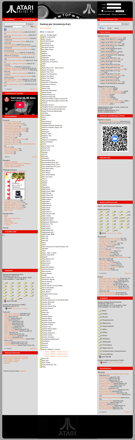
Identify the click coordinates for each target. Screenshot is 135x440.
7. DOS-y (103, 329)
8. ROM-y (103, 332)
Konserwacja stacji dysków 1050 (14, 130)
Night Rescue (47, 211)
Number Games (47, 324)
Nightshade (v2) (47, 232)
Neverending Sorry (48, 160)
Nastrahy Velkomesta (49, 90)
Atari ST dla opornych (11, 149)
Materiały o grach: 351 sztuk (13, 207)
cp (129, 211)
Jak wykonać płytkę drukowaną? (109, 397)
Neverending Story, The (50, 162)
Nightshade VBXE (48, 234)
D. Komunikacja (106, 345)
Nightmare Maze (47, 220)
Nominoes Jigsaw (48, 279)
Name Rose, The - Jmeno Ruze (53, 68)
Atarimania (7, 220)
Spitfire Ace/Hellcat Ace (11, 331)
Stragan (100, 277)
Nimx (44, 244)
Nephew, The (46, 135)
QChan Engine (9, 153)
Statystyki (6, 363)
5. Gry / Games (104, 94)
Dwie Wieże (8, 337)
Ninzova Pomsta (48, 269)
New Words (46, 172)
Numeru (45, 345)
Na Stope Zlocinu (48, 47)
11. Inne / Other (104, 104)
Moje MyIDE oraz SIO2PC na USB (110, 394)
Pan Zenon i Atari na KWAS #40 (14, 60)
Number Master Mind (49, 329)
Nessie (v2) (46, 150)
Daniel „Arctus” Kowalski (107, 248)
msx (123, 221)
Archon (6, 334)
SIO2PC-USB (103, 378)
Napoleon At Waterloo (49, 82)
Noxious (45, 296)
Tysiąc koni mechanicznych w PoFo (15, 35)
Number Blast (47, 318)
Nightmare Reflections (50, 222)
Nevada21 (45, 158)
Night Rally (46, 209)
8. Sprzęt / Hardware (105, 99)
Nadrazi (44, 53)
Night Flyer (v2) (47, 197)
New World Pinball (48, 174)
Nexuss (44, 181)
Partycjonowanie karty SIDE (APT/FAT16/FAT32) (19, 144)
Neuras (44, 154)
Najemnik (45, 57)
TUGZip (25, 308)
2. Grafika (103, 314)
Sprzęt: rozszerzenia (106, 284)
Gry (103, 28)
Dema (116, 28)
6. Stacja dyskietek (107, 326)
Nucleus (45, 310)
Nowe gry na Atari (104, 50)
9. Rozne (103, 335)
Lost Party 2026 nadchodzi (12, 57)
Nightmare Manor (48, 218)
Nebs (44, 119)
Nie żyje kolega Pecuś (11, 52)
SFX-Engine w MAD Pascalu (13, 123)
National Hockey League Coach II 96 (54, 98)
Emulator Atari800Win (11, 162)
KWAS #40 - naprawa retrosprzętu (15, 73)
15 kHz (101, 72)
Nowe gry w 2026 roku (11, 122)
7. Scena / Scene (104, 97)
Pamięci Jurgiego (9, 44)
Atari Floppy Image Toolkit (12, 79)
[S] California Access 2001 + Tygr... (110, 44)
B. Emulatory (105, 338)
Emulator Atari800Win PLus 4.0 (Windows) (17, 163)
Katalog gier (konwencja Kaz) (13, 274)
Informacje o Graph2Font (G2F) (109, 40)
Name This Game (48, 78)
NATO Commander (48, 37)
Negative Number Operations (52, 125)
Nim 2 (44, 242)
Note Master (46, 292)
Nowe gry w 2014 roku (11, 150)
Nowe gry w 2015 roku (11, 142)
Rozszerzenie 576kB (106, 401)
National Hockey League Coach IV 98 (55, 101)
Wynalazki (101, 372)
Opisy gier (6, 312)
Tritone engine (8, 152)
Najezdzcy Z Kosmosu (50, 61)
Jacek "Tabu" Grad (105, 262)
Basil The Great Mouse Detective (14, 339)
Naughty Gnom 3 (48, 105)
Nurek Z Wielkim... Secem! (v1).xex (56, 352)
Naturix (44, 103)
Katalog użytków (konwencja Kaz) (110, 302)
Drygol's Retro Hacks (11, 223)
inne (20, 298)
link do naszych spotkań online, (109, 121)
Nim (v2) (45, 238)
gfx (129, 215)
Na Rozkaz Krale (48, 45)
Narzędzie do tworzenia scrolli (13, 125)
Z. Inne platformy (106, 354)
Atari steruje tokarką (105, 408)
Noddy (44, 275)
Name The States (48, 76)
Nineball (45, 248)
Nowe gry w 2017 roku (11, 136)
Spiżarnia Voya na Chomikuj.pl (13, 209)
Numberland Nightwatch (50, 339)
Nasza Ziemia (46, 92)
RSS (32, 26)
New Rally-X (46, 170)
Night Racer (46, 207)
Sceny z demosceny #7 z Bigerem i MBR (17, 76)
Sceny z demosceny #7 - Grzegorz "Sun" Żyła (19, 54)
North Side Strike (48, 288)
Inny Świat (7, 342)
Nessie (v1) (46, 148)
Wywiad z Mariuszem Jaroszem (109, 238)
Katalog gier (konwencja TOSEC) (14, 304)
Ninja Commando (48, 255)
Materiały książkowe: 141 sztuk (14, 204)
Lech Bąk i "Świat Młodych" (108, 243)
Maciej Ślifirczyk (104, 265)
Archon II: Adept (9, 329)
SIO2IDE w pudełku (105, 407)
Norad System (47, 281)
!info (116, 218)
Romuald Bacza (104, 252)
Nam (43, 66)
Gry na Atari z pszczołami (107, 78)
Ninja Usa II (46, 261)
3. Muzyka (104, 317)
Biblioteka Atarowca (10, 170)
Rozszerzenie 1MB (105, 391)
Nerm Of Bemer (47, 142)
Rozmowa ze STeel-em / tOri (13, 32)
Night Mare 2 (46, 203)
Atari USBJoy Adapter (106, 281)
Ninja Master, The (48, 259)
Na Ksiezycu (46, 43)
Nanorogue (46, 80)
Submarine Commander (11, 315)
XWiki (6, 216)
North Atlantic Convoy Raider (52, 285)
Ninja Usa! (45, 265)
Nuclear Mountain (48, 302)
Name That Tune (48, 72)
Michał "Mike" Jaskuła (106, 244)
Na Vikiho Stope (47, 49)
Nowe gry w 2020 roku (11, 133)
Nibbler (44, 183)
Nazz (44, 117)
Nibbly (44, 185)
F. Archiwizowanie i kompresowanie (113, 351)
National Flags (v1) (48, 94)
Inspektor (7, 343)
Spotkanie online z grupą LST (13, 81)
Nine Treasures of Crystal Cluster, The (55, 246)
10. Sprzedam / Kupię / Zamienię (109, 102)
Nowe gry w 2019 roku (11, 134)
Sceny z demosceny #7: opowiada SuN (16, 46)
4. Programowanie (106, 320)
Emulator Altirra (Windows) (12, 166)
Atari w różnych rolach (106, 405)
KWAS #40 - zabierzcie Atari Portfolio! (16, 70)
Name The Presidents (49, 74)
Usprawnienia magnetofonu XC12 (15, 128)
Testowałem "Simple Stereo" (108, 389)
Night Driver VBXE (48, 191)
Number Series (47, 335)
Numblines (46, 341)
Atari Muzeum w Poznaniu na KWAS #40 (17, 49)
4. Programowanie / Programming (109, 93)
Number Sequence (48, 333)
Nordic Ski (45, 283)
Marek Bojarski (104, 268)
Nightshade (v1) (47, 230)
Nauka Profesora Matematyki (52, 111)
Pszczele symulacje (105, 47)
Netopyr (45, 152)
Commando (8, 321)
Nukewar (45, 314)
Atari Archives (8, 221)
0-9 (7, 283)
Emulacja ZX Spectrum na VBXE (14, 139)
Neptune (45, 137)
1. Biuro (103, 310)
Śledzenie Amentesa (105, 254)
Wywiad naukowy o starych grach (110, 59)
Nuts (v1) (45, 358)
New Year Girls (47, 177)
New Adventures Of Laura (51, 166)
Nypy (44, 367)
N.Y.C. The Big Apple (49, 35)
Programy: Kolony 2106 (106, 283)
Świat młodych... (104, 63)
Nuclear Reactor (47, 308)
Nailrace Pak (46, 55)
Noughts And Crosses (50, 294)
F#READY (102, 246)
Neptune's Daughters (49, 140)
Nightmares (46, 226)
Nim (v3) (45, 240)
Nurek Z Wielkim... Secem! (51, 349)
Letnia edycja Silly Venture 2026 (14, 41)
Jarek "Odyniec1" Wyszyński (108, 267)
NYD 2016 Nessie (48, 41)
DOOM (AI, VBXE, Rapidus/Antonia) (110, 75)
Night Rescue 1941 (48, 213)
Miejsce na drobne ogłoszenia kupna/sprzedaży (114, 289)
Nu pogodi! (46, 298)
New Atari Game (47, 168)
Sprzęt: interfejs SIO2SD (107, 294)
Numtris (45, 347)
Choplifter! (7, 318)
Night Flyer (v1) (47, 195)
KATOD (101, 249)
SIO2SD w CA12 (104, 382)
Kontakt (5, 228)
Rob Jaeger (103, 260)
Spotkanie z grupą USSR (12, 68)
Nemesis (45, 129)
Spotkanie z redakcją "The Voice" (14, 63)
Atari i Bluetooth (104, 377)
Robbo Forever (9, 326)
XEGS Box (102, 404)
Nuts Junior (46, 362)
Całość (9, 308)
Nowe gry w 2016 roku (11, 141)
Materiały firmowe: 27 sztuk (13, 205)
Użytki (109, 28)
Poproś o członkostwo (119, 14)
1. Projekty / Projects (105, 88)
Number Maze (47, 331)
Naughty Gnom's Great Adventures (54, 107)
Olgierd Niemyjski (104, 270)
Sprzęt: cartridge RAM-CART (108, 288)
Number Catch (47, 320)
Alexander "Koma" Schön (107, 263)
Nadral (44, 51)
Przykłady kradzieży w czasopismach (111, 69)
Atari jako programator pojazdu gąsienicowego (114, 374)
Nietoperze (46, 187)
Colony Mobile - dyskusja (11, 360)
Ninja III (44, 257)
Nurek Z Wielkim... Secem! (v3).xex (56, 356)
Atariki (6, 215)
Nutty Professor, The (49, 364)
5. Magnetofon (105, 323)
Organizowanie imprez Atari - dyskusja (15, 357)
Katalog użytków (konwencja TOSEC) (111, 360)
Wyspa (6, 332)
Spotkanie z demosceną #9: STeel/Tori (16, 38)
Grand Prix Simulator (11, 345)
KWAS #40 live (9, 67)
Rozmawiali (102, 237)
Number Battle (47, 316)
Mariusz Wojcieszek (105, 251)
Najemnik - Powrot (48, 59)
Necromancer (46, 121)
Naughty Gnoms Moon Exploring (53, 109)
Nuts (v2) (45, 360)
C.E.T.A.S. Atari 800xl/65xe (107, 53)
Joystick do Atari (104, 386)
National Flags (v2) (48, 96)
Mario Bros (7, 323)
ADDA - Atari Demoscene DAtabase (110, 206)
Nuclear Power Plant (49, 306)
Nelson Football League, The (52, 127)
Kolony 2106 (8, 328)
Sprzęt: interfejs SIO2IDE (107, 292)
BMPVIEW (7, 147)
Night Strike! (46, 216)
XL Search (7, 224)
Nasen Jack (46, 88)
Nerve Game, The (48, 146)
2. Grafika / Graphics (106, 90)
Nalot (44, 64)
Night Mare (46, 201)
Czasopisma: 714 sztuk (11, 201)
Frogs (6, 316)
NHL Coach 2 (46, 39)
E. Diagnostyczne (106, 348)
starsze (34, 157)
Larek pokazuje (9, 137)
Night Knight (46, 199)
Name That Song (48, 70)
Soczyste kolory (104, 402)
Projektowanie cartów (106, 385)
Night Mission (47, 205)
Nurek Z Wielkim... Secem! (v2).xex (56, 354)
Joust (6, 320)
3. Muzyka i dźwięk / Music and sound (111, 91)
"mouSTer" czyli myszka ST (108, 280)
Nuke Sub (45, 312)
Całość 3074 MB (11, 301)
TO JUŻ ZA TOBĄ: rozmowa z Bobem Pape (113, 257)
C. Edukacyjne (105, 342)
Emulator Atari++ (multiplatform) (14, 165)
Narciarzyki (46, 86)
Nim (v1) (45, 236)
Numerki (45, 343)
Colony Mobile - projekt (10, 361)
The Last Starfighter (10, 335)
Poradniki (6, 120)
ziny (116, 230)
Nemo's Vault (46, 133)
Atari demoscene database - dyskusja (15, 358)
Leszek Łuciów (104, 255)
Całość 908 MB (106, 357)
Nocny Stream (47, 273)
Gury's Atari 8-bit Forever (12, 218)
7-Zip (20, 308)
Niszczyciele (46, 271)
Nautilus (45, 113)
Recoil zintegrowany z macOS (14, 84)
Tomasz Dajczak (104, 241)
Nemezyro (45, 131)
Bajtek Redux (8, 210)
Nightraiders (46, 228)
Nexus (44, 179)
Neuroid (45, 156)
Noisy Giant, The (48, 277)
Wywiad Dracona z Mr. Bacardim (109, 240)
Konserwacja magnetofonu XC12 (14, 131)
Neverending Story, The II (51, 164)
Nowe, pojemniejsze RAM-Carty (109, 278)
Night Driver (46, 189)
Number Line (46, 326)
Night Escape (46, 193)
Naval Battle (46, 115)
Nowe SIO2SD (104, 380)
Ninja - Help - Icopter (49, 253)
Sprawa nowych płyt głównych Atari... (111, 37)
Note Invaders (47, 289)
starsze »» (33, 89)
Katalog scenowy (104, 209)
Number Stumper (48, 337)
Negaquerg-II (46, 123)
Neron (44, 144)
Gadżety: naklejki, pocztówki (108, 286)
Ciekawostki (103, 56)
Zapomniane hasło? (104, 14)
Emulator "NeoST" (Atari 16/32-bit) (110, 66)
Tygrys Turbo (103, 388)
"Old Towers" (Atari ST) (11, 313)
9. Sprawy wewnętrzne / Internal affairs (111, 101)
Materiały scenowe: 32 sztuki (13, 202)
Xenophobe (7, 324)
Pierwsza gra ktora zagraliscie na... (110, 82)
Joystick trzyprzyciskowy (107, 393)
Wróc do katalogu (45, 28)
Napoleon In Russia (49, 84)
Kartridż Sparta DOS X (11, 126)
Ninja (44, 250)
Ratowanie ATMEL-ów (106, 383)
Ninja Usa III (46, 263)
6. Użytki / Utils (104, 96)
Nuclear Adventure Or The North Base (55, 300)
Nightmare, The (47, 224)
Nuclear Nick (46, 304)
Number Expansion (49, 322)
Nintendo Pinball (48, 267)
